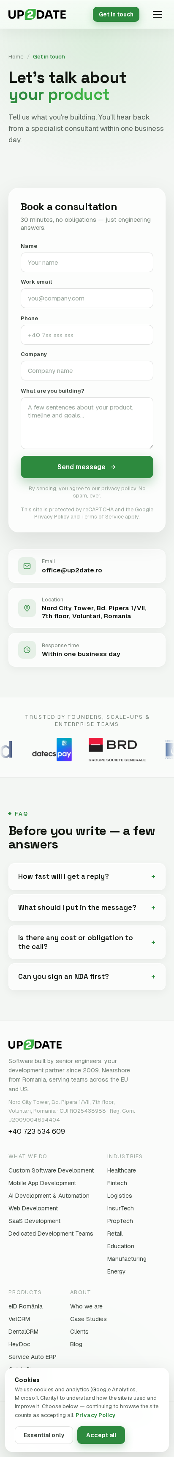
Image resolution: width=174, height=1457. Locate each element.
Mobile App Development (42, 1183)
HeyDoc (19, 1344)
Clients (79, 1331)
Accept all (101, 1435)
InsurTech (120, 1208)
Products (25, 1292)
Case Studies (88, 1319)
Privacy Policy (95, 1415)
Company (34, 354)
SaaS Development (34, 1221)
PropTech (120, 1221)
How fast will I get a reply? (63, 876)
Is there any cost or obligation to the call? (75, 942)
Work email (36, 281)
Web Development (33, 1208)
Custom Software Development (51, 1170)
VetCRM (19, 1319)
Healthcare (121, 1170)
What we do (28, 1156)
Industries (125, 1156)
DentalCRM (23, 1331)
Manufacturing (127, 1259)
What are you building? (52, 390)
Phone (29, 318)
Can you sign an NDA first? (63, 976)
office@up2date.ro (72, 570)
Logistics (119, 1195)
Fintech (117, 1183)
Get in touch (116, 14)
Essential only (44, 1435)
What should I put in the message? (77, 907)
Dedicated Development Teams (50, 1233)
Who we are (86, 1306)
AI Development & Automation (49, 1195)
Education (120, 1246)
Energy (116, 1271)
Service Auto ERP (32, 1357)
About (80, 1292)
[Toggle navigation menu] (158, 14)
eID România (25, 1306)
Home (16, 56)
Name (29, 246)
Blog (76, 1344)
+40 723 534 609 (36, 1131)
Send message (81, 467)
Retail (114, 1233)
